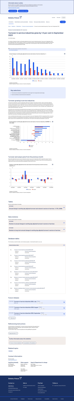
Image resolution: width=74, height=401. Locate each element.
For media (25, 387)
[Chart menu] (65, 54)
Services (31, 21)
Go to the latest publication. (13, 50)
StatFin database (41, 385)
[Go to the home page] (15, 378)
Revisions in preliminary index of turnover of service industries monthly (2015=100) (29, 288)
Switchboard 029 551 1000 (13, 388)
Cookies (62, 398)
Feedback (23, 398)
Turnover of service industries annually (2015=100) (23, 266)
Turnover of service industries (30, 251)
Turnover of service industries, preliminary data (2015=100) (25, 282)
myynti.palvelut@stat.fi (12, 359)
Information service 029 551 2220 (14, 390)
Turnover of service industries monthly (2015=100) (23, 249)
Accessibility (47, 398)
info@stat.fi (10, 391)
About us (48, 21)
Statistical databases (42, 387)
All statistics (11, 21)
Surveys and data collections (39, 21)
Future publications (41, 392)
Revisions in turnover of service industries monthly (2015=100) (25, 271)
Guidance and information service (29, 385)
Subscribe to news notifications (59, 385)
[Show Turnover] (35, 80)
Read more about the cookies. (13, 7)
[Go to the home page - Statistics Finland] (15, 17)
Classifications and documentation (21, 21)
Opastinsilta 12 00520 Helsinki (11, 386)
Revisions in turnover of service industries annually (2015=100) (25, 277)
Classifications (40, 389)
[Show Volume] (40, 80)
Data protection (38, 398)
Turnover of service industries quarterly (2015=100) (23, 255)
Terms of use (30, 398)
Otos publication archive (42, 390)
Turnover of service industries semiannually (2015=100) (24, 260)
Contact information (14, 398)
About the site (54, 398)
